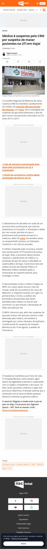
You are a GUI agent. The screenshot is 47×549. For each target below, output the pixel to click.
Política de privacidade (19, 538)
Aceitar (23, 544)
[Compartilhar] (40, 61)
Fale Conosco (23, 528)
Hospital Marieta (23, 464)
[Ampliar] (42, 69)
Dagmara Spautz (12, 53)
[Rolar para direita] (41, 9)
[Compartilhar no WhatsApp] (7, 61)
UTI (10, 468)
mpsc (5, 468)
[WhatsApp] (31, 507)
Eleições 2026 (22, 10)
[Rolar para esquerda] (2, 9)
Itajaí (33, 464)
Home (4, 30)
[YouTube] (15, 507)
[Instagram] (31, 500)
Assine (42, 4)
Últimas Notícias (9, 10)
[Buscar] (37, 3)
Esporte (31, 10)
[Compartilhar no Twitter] (29, 61)
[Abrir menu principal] (3, 3)
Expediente (23, 519)
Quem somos (23, 515)
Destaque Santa (9, 464)
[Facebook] (15, 500)
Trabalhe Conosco (23, 532)
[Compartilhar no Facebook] (18, 61)
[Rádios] (44, 10)
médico (40, 464)
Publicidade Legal (23, 524)
